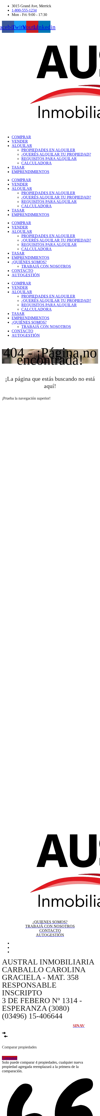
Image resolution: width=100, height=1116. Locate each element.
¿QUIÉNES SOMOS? (29, 262)
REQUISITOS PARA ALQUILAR (49, 159)
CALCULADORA (36, 163)
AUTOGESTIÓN (26, 275)
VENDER (20, 141)
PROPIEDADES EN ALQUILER (48, 150)
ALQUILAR (22, 146)
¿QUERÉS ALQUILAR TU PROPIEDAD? (56, 154)
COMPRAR (21, 137)
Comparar (9, 1058)
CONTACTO (22, 271)
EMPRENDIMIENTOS (30, 172)
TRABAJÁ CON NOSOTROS (46, 266)
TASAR (18, 167)
